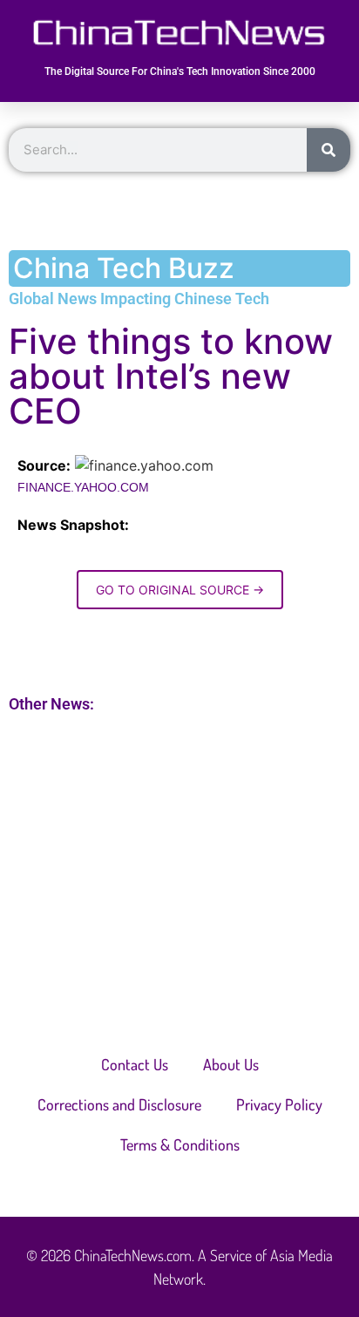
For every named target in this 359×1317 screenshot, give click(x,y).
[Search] (328, 150)
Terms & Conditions (180, 1144)
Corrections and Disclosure (119, 1104)
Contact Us (134, 1064)
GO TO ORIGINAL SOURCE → (180, 589)
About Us (231, 1064)
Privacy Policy (279, 1104)
